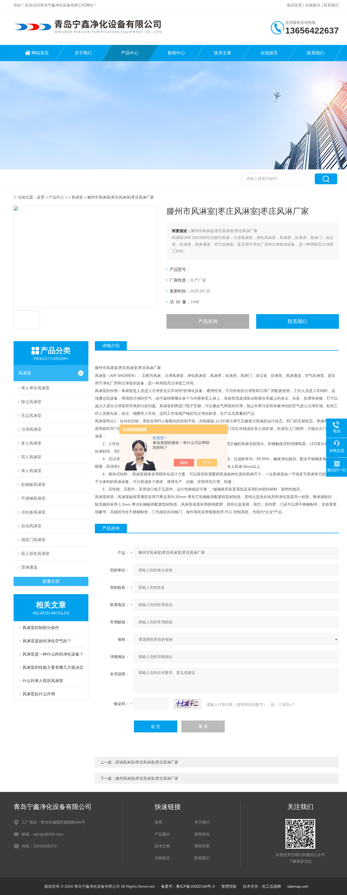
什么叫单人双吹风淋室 (43, 680)
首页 (40, 197)
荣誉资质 (202, 846)
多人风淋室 (31, 443)
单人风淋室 (31, 470)
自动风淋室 (31, 526)
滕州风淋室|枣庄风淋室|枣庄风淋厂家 (146, 778)
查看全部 (51, 581)
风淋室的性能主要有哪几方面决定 (53, 667)
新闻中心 (176, 53)
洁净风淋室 (31, 429)
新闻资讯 (202, 834)
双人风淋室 (31, 457)
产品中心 (130, 53)
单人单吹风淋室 (35, 388)
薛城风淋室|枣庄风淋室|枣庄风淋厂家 (146, 762)
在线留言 (312, 5)
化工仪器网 (271, 886)
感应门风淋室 (33, 539)
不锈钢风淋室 (33, 498)
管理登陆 (228, 886)
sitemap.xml (297, 886)
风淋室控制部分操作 (41, 627)
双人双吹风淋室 (35, 553)
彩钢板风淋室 (33, 484)
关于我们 (83, 53)
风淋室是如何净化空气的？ (47, 641)
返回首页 (294, 5)
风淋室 (77, 197)
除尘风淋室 (31, 401)
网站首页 (40, 53)
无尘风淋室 (31, 415)
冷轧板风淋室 (33, 512)
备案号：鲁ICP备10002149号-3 (188, 886)
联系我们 (331, 5)
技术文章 (222, 53)
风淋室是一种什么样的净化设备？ (53, 654)
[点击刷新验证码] (187, 703)
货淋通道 (29, 567)
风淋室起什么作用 (39, 694)
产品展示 (162, 834)
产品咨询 (208, 321)
